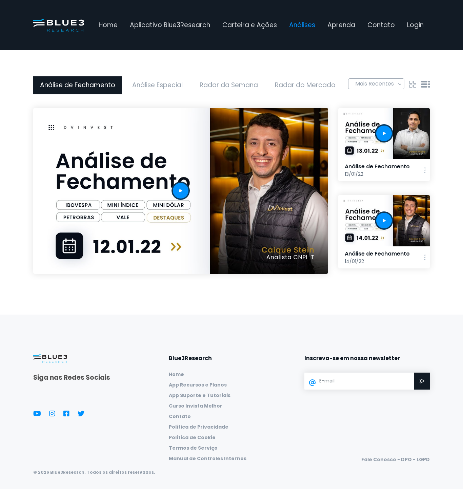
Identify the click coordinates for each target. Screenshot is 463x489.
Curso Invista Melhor (195, 405)
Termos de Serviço (193, 448)
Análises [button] (302, 25)
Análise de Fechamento (77, 85)
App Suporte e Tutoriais (199, 395)
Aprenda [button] (341, 25)
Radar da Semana (229, 85)
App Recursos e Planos (198, 384)
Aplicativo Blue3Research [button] (170, 25)
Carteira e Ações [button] (249, 25)
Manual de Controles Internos (207, 458)
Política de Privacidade (198, 427)
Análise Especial (157, 85)
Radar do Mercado (305, 85)
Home (108, 25)
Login (415, 25)
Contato (381, 25)
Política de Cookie (192, 437)
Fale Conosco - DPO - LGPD (395, 459)
